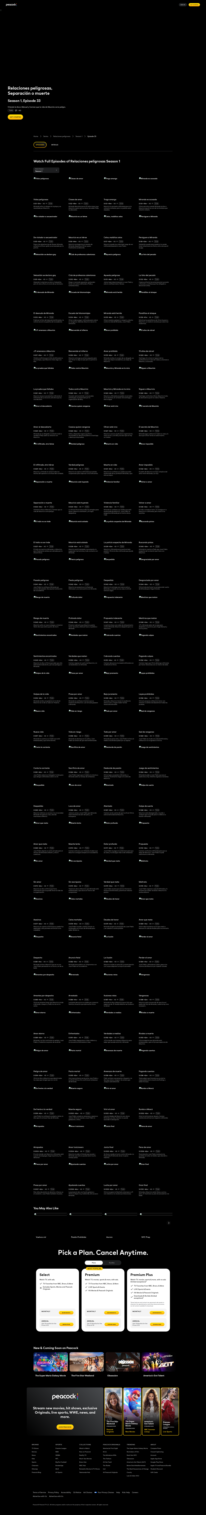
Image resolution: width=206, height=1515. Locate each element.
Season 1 (79, 136)
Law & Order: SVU (133, 1476)
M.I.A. (105, 1452)
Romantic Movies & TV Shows (89, 1469)
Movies (34, 1452)
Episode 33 (92, 136)
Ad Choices (87, 1492)
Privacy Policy (53, 1492)
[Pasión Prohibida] (86, 1223)
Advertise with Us (40, 1496)
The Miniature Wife (109, 1455)
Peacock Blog (36, 1472)
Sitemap (35, 1469)
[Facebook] (153, 1491)
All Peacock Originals (110, 1472)
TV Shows (35, 1448)
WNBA (57, 1455)
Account (153, 1455)
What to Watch (84, 1448)
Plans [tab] (94, 1263)
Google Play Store (157, 1462)
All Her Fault (107, 1462)
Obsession (130, 1458)
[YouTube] (164, 1491)
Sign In (183, 4)
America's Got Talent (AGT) (136, 1462)
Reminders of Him (133, 1452)
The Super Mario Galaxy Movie (137, 1448)
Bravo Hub (82, 1462)
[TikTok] (159, 1491)
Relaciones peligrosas (61, 136)
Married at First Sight (110, 1448)
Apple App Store (156, 1458)
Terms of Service (39, 1492)
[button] (50, 1362)
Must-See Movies (85, 1458)
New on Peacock (85, 1452)
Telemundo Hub (84, 1472)
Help (118, 1492)
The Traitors (107, 1458)
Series (45, 136)
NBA (57, 1452)
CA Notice (77, 1492)
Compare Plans (156, 1448)
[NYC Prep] (156, 1223)
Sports (34, 1462)
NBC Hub (82, 1465)
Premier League (60, 1448)
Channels (35, 1465)
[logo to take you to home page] (11, 4)
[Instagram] (170, 1491)
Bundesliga (59, 1465)
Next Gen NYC (132, 1455)
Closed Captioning (157, 1452)
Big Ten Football (61, 1462)
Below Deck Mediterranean (136, 1465)
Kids (33, 1458)
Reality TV (82, 1455)
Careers (135, 1492)
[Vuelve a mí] (51, 1223)
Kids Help (126, 1492)
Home (35, 136)
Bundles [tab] (111, 1263)
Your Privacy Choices (106, 1492)
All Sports (58, 1472)
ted (104, 1469)
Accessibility (66, 1492)
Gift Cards (154, 1472)
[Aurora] (121, 1223)
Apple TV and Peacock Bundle (161, 1465)
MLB (57, 1469)
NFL (56, 1458)
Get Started (194, 4)
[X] (153, 1497)
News (34, 1455)
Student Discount (157, 1469)
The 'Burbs (106, 1465)
